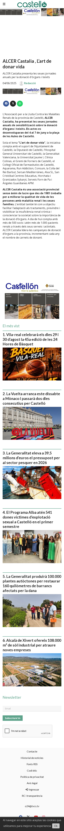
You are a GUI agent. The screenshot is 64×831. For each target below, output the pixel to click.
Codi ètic (32, 770)
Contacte (32, 751)
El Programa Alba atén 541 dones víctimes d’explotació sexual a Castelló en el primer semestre (28, 519)
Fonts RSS (32, 764)
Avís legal (32, 783)
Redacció (30, 83)
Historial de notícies (32, 757)
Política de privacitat (32, 776)
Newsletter (12, 697)
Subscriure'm (12, 718)
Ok (56, 826)
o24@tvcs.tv (32, 806)
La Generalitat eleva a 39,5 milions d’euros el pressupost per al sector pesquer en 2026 (31, 458)
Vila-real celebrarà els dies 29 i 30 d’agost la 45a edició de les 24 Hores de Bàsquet (31, 339)
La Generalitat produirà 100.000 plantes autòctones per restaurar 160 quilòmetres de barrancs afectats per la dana (32, 583)
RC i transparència (32, 795)
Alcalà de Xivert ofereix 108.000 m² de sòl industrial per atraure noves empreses (32, 645)
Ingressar (33, 789)
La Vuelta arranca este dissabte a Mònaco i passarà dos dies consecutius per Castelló (31, 398)
